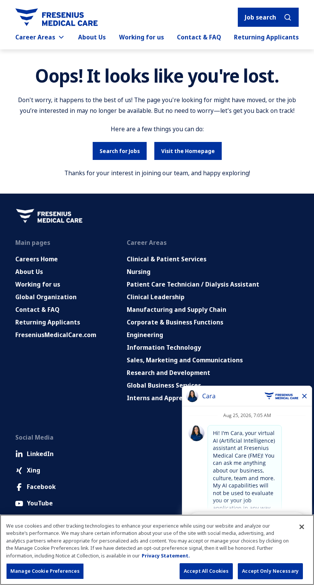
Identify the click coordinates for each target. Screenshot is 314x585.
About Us (92, 37)
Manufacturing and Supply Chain (176, 309)
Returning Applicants (266, 37)
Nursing (138, 271)
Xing (33, 470)
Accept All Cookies (206, 570)
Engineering (145, 335)
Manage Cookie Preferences (45, 570)
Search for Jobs (120, 151)
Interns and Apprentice (162, 398)
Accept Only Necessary (270, 570)
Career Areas (35, 37)
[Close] (301, 526)
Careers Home (36, 259)
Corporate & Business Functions (175, 322)
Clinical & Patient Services (166, 259)
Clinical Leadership (156, 297)
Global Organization (46, 297)
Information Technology (164, 347)
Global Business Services (164, 385)
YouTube (40, 503)
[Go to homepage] (56, 17)
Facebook (41, 486)
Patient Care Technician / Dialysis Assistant (193, 284)
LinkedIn (40, 454)
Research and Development (168, 372)
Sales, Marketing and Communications (185, 360)
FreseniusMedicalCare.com (55, 335)
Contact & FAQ (199, 37)
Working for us (141, 37)
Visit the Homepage (188, 151)
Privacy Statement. (166, 555)
